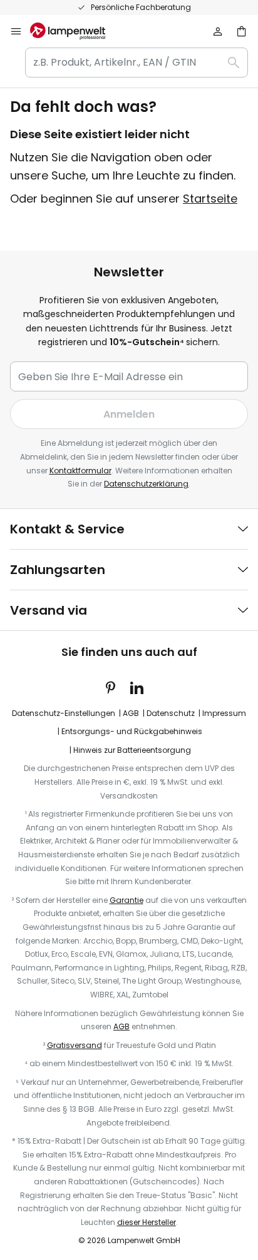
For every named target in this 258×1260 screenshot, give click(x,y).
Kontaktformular (80, 470)
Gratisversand (74, 1045)
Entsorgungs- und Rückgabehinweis (131, 731)
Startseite (210, 198)
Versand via (48, 610)
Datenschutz (171, 713)
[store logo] (75, 31)
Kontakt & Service (67, 529)
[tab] (129, 529)
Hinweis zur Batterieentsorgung (132, 750)
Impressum (224, 713)
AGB (131, 713)
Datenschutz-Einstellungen (63, 713)
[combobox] (136, 63)
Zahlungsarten (57, 569)
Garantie (126, 900)
